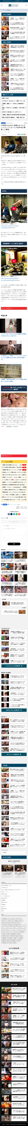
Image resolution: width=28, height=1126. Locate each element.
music (21, 921)
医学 (19, 934)
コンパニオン (4, 131)
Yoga (18, 923)
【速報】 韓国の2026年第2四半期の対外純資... (14, 114)
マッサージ (10, 931)
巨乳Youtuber (6, 936)
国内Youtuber (4, 898)
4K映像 (4, 918)
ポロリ (4, 931)
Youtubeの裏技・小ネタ (6, 885)
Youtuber (5, 925)
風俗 (15, 942)
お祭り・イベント (5, 891)
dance (13, 918)
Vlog (13, 923)
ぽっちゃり (23, 925)
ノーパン (10, 929)
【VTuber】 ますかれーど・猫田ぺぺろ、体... (14, 101)
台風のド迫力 (5, 98)
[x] (19, 134)
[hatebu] (21, 134)
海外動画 (3, 904)
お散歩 (11, 925)
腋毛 (21, 938)
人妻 (4, 934)
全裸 (8, 934)
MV (3, 923)
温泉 (17, 936)
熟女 (22, 936)
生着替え (5, 938)
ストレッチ (22, 927)
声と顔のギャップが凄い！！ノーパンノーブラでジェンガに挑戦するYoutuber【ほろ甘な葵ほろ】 (13, 357)
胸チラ (16, 938)
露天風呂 (5, 942)
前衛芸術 (14, 934)
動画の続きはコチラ (7, 455)
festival (19, 918)
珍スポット (4, 906)
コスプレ (10, 927)
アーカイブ (4, 850)
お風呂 (16, 925)
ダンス (4, 929)
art (9, 918)
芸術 (8, 940)
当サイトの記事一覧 (7, 308)
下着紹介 (22, 931)
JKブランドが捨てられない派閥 (10, 921)
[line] (23, 134)
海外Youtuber (4, 902)
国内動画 (5, 504)
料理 (13, 936)
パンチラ (23, 929)
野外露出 (14, 940)
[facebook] (18, 134)
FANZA (15, 426)
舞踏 (4, 940)
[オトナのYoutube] (14, 5)
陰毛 (19, 940)
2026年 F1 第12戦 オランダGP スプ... (12, 112)
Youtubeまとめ (5, 887)
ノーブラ (17, 929)
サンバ (16, 927)
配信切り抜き (4, 908)
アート (4, 927)
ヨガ (17, 931)
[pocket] (24, 134)
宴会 (9, 131)
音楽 (3, 910)
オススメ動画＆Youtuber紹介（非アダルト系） (11, 889)
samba (8, 923)
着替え (10, 938)
